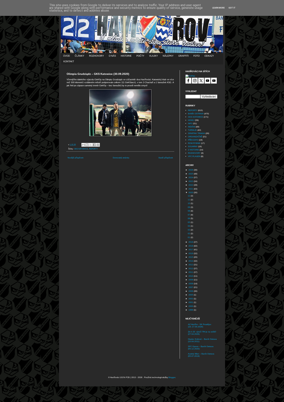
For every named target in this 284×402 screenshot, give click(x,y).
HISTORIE (126, 56)
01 (189, 237)
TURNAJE (192, 130)
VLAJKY (153, 56)
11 (189, 200)
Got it (232, 8)
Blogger (171, 377)
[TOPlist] (190, 76)
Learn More (218, 8)
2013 (191, 265)
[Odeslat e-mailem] (83, 145)
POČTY (140, 56)
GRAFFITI (183, 56)
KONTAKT (68, 61)
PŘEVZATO (193, 140)
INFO (190, 123)
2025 (191, 174)
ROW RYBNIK (194, 143)
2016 (191, 253)
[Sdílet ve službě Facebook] (94, 145)
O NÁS (112, 56)
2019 (191, 242)
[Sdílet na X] (91, 145)
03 (189, 230)
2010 (191, 276)
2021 (191, 189)
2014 (191, 261)
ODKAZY (209, 56)
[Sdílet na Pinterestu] (98, 145)
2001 (191, 302)
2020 (191, 192)
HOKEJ (191, 120)
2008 (191, 284)
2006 (191, 291)
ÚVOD (66, 56)
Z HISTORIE (193, 150)
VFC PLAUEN (194, 156)
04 (189, 226)
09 (189, 207)
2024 (191, 177)
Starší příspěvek (165, 158)
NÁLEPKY (168, 56)
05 (189, 222)
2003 (191, 299)
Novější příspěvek (75, 158)
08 (189, 211)
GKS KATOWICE (81, 149)
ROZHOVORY (96, 56)
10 (189, 203)
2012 (191, 268)
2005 (191, 295)
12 (189, 196)
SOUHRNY (193, 146)
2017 (191, 249)
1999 (191, 310)
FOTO (196, 56)
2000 (191, 306)
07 (189, 215)
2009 (191, 280)
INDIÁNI (191, 127)
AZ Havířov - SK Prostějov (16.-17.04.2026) (199, 325)
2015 (191, 257)
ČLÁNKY (79, 56)
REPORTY (93, 149)
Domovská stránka (121, 158)
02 (189, 233)
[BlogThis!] (87, 145)
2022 (191, 185)
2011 (191, 272)
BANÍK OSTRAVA (196, 114)
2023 (191, 181)
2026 (191, 170)
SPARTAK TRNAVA (196, 133)
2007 (191, 287)
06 (189, 218)
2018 (191, 246)
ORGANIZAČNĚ (195, 137)
